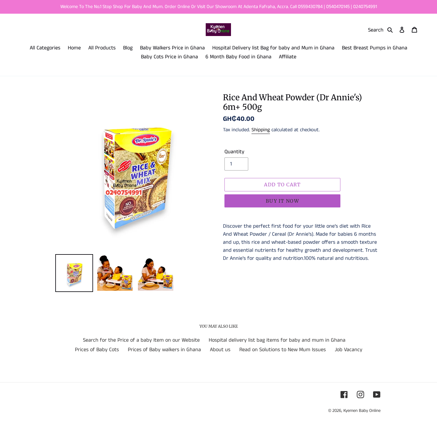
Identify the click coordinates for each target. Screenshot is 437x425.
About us (220, 350)
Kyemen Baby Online (362, 410)
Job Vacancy (348, 350)
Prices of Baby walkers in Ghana (164, 350)
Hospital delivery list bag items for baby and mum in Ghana (277, 340)
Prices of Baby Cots (97, 350)
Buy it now (282, 201)
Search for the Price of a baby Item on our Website (141, 340)
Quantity (234, 152)
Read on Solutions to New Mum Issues (282, 350)
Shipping (260, 129)
